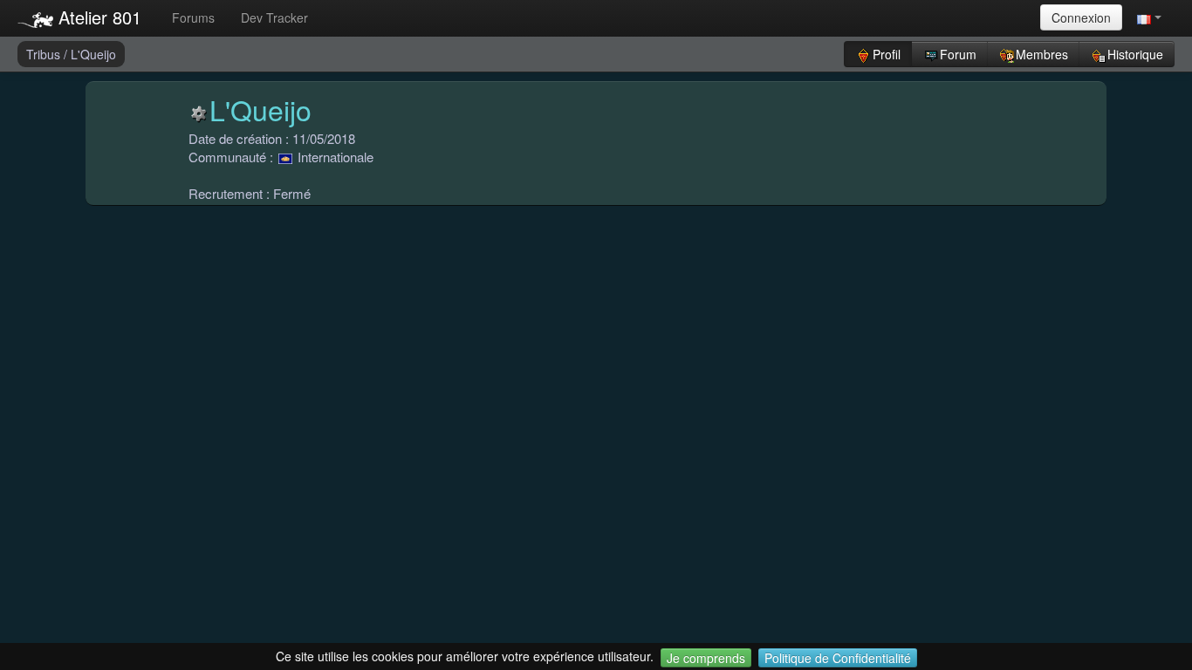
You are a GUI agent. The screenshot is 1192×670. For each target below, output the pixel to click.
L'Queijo (93, 54)
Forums (193, 17)
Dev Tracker (274, 17)
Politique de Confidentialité (837, 658)
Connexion (1081, 17)
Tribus (45, 54)
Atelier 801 (97, 17)
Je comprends (706, 658)
